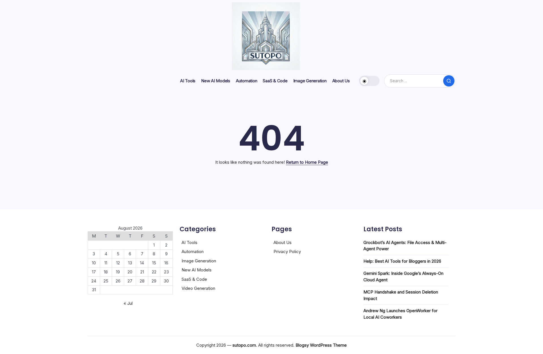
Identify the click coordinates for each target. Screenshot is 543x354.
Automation (193, 251)
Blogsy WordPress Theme (321, 345)
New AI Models (197, 270)
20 (130, 272)
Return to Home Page (307, 162)
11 (105, 263)
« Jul (128, 303)
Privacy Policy (287, 251)
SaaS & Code (194, 279)
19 (118, 272)
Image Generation (199, 261)
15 (154, 263)
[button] (369, 81)
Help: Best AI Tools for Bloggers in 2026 (402, 261)
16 (166, 263)
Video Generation (198, 288)
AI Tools (189, 242)
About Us (282, 242)
